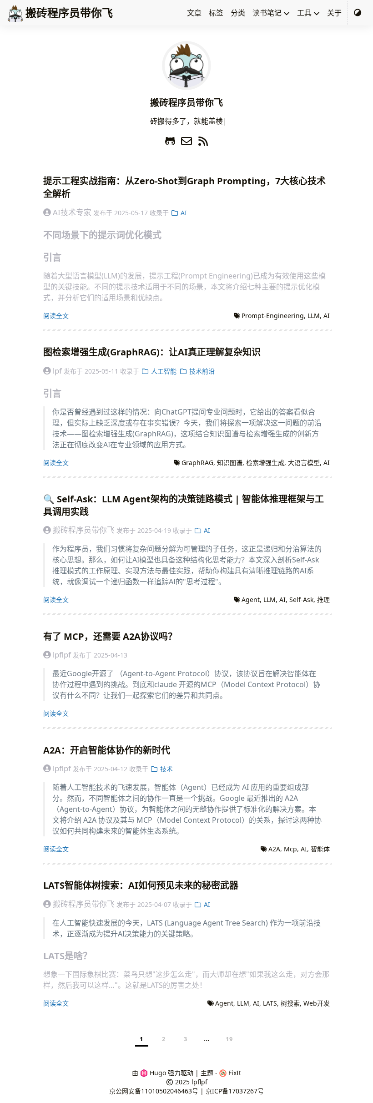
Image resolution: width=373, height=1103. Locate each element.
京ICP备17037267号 (235, 1091)
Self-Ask (301, 599)
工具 (304, 13)
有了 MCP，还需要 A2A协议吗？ (110, 636)
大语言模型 (304, 462)
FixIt (234, 1072)
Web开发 (316, 1003)
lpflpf (199, 1082)
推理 (323, 599)
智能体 (320, 849)
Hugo (157, 1072)
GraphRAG (197, 462)
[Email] (188, 139)
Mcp (290, 849)
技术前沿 (201, 371)
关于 (334, 13)
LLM (313, 315)
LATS (270, 1003)
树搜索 (290, 1003)
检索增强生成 (265, 462)
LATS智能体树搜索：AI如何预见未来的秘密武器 (140, 885)
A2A (274, 849)
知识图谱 (229, 462)
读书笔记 (267, 13)
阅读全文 (56, 315)
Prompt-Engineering (273, 315)
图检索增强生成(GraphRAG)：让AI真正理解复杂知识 (152, 352)
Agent (251, 599)
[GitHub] (171, 139)
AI (183, 212)
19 (229, 1039)
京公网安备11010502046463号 (153, 1091)
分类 (238, 13)
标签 (216, 13)
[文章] (186, 85)
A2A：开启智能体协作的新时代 (106, 750)
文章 (194, 13)
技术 (165, 768)
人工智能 (162, 371)
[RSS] (203, 139)
